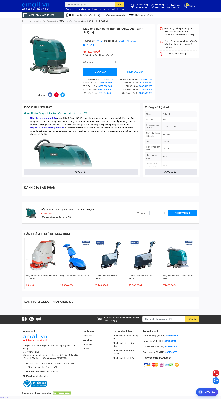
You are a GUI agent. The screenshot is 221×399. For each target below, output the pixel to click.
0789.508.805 (106, 82)
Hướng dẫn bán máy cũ (83, 15)
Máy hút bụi (115, 9)
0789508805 (172, 335)
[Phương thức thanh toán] (161, 364)
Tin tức (86, 348)
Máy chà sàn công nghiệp (98, 9)
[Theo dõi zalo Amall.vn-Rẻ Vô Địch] (31, 318)
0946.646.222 (145, 79)
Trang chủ (87, 335)
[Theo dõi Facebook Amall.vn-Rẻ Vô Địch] (24, 318)
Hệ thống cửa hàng (159, 6)
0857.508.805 (105, 86)
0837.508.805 (145, 86)
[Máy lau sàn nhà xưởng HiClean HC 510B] (41, 255)
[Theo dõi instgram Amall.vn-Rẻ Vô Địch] (38, 318)
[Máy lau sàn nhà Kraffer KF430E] (110, 255)
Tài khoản (175, 4)
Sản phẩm (87, 340)
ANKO (100, 40)
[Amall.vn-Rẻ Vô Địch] (40, 6)
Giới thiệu (87, 344)
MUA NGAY (100, 72)
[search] (119, 4)
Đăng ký (192, 319)
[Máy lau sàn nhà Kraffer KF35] (76, 255)
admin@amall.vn (41, 376)
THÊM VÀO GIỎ (135, 72)
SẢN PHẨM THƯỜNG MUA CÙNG (48, 234)
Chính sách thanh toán (123, 358)
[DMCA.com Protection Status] (62, 392)
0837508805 (170, 341)
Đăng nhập (175, 7)
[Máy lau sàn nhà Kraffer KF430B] (144, 255)
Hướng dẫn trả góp (144, 15)
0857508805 (141, 7)
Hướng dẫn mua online (115, 15)
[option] (51, 55)
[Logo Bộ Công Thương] (35, 383)
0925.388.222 (106, 79)
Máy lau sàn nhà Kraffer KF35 (74, 275)
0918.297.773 (145, 82)
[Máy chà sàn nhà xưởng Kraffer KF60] (178, 255)
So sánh (4, 397)
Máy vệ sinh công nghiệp (75, 9)
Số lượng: (88, 62)
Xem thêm (82, 172)
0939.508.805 (105, 89)
